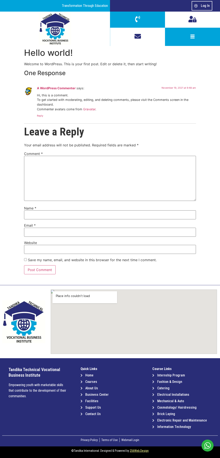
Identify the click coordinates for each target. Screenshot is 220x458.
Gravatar (89, 109)
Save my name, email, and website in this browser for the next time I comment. (92, 260)
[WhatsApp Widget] (208, 446)
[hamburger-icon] (192, 37)
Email (30, 225)
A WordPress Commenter (56, 88)
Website (30, 242)
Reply (40, 115)
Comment (33, 153)
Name (30, 208)
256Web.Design (139, 450)
